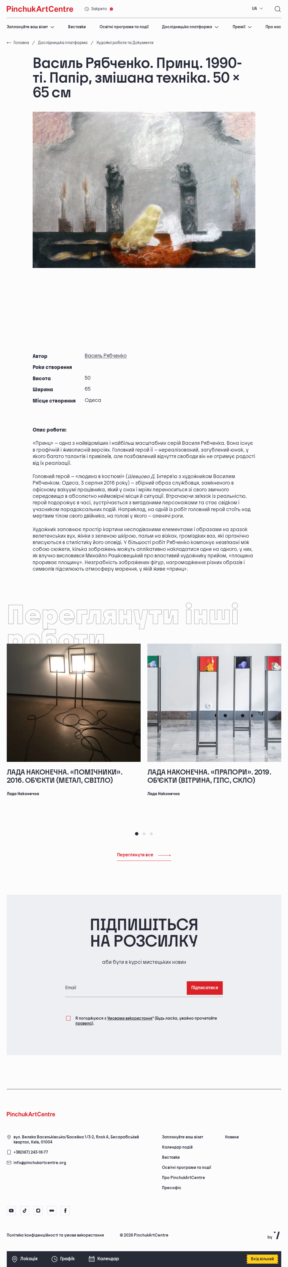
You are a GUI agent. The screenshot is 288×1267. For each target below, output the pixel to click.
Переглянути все (135, 855)
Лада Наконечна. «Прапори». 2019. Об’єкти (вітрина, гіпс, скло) (209, 776)
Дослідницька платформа (187, 27)
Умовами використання (129, 1018)
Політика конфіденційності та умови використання (55, 1235)
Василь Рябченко (106, 356)
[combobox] (257, 8)
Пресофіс (171, 1187)
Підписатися (204, 988)
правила (83, 1023)
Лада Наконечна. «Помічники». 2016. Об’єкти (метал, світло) (64, 776)
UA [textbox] (254, 8)
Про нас (273, 27)
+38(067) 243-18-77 (31, 1152)
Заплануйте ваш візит (27, 27)
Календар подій (177, 1147)
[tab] (136, 833)
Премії (239, 27)
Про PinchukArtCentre (183, 1177)
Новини (232, 1137)
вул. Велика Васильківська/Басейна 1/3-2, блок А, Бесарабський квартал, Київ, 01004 (76, 1140)
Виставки (77, 27)
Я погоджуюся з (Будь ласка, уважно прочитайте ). (146, 1021)
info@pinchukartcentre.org (40, 1162)
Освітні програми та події (124, 27)
